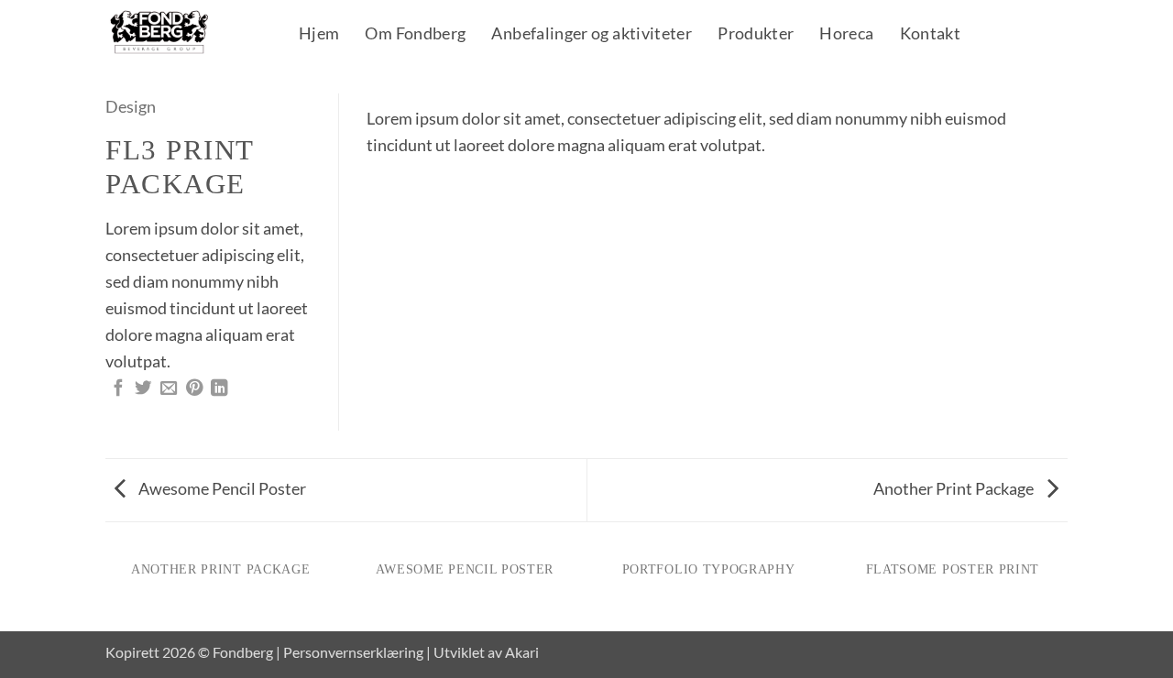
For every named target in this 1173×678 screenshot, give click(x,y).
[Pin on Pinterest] (194, 389)
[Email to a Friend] (168, 389)
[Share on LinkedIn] (219, 389)
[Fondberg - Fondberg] (182, 33)
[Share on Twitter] (143, 389)
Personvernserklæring (353, 652)
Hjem (319, 35)
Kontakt (930, 35)
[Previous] (403, 113)
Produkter (756, 35)
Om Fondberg (415, 35)
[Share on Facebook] (118, 389)
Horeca (846, 35)
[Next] (1030, 113)
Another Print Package (954, 488)
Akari (522, 652)
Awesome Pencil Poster (221, 488)
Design (130, 106)
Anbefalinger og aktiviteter (591, 35)
